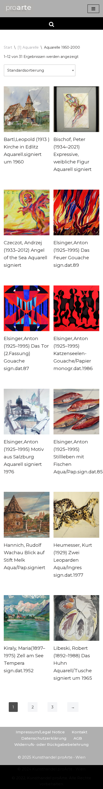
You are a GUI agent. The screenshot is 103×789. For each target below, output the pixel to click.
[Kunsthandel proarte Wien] (19, 8)
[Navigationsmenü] (93, 8)
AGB (78, 738)
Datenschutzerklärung (43, 738)
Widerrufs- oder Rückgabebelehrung (51, 744)
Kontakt (79, 732)
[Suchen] (51, 24)
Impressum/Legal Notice (40, 732)
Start (8, 47)
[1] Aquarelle (28, 47)
